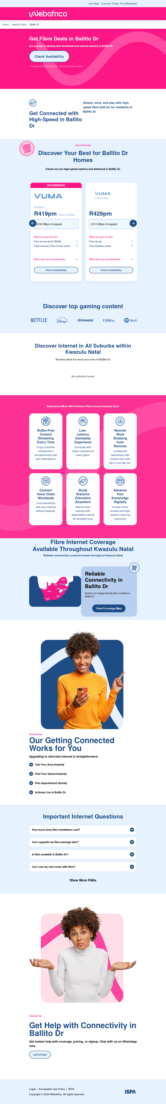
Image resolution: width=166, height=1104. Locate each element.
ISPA (71, 1089)
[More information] (77, 241)
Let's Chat (40, 1054)
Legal (32, 1089)
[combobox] (56, 224)
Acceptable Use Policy (52, 1089)
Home (6, 24)
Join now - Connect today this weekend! (112, 3)
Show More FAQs (83, 880)
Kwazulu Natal (19, 24)
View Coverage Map (109, 608)
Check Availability (49, 56)
